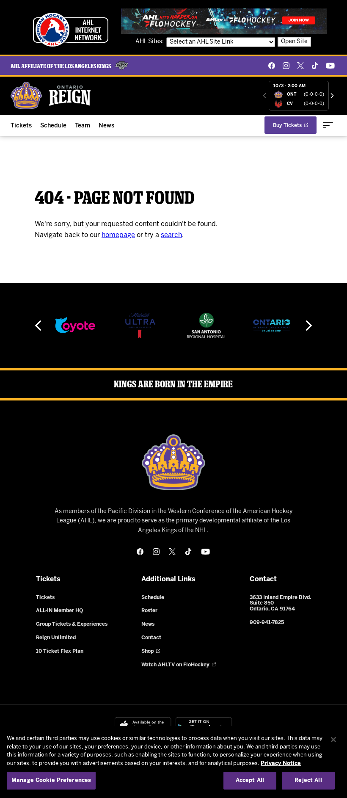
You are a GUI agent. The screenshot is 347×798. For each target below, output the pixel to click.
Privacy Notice (281, 763)
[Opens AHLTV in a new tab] (224, 21)
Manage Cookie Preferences (51, 780)
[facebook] (272, 66)
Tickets (21, 126)
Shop (147, 651)
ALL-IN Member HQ (59, 610)
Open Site (294, 41)
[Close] (333, 739)
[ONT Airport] (272, 325)
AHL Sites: (150, 41)
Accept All (250, 780)
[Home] (51, 95)
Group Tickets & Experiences (71, 624)
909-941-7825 (267, 622)
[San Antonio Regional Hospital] (206, 325)
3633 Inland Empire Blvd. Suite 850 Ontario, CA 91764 (280, 603)
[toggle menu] (328, 125)
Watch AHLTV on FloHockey (175, 665)
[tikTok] (315, 66)
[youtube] (330, 66)
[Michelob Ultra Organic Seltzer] (140, 325)
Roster (149, 610)
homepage (118, 235)
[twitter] (300, 66)
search (171, 235)
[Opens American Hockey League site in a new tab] (70, 30)
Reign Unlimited (56, 637)
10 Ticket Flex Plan (59, 651)
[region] (173, 762)
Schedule (53, 126)
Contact (151, 637)
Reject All (308, 780)
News (106, 126)
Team (82, 126)
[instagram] (286, 66)
